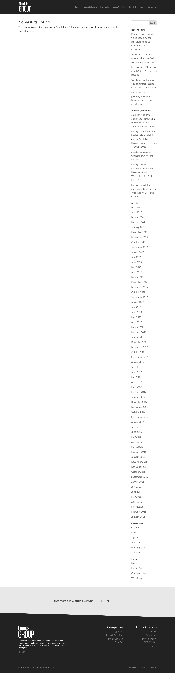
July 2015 (136, 486)
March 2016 (137, 446)
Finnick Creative (119, 7)
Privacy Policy (149, 638)
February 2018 (138, 332)
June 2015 (136, 491)
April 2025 (136, 272)
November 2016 (139, 406)
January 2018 (138, 337)
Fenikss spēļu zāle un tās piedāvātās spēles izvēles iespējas (144, 71)
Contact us (152, 7)
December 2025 (139, 232)
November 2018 (139, 287)
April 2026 (136, 212)
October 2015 (138, 471)
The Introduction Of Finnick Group (143, 192)
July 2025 (136, 257)
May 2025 (136, 267)
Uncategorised (138, 547)
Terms (153, 645)
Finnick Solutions (90, 7)
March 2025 (137, 277)
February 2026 (138, 222)
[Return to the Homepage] (26, 636)
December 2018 (139, 282)
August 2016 (137, 421)
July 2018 (136, 307)
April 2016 (136, 441)
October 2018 (138, 292)
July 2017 (136, 367)
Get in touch (109, 600)
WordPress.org (139, 578)
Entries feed (137, 568)
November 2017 (139, 347)
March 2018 (137, 327)
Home (77, 7)
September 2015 (139, 476)
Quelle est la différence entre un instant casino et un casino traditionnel (143, 83)
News (142, 7)
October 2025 (138, 242)
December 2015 (139, 461)
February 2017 (138, 392)
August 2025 (137, 252)
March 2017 (137, 387)
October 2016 (138, 411)
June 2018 (136, 312)
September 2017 (139, 357)
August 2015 (137, 481)
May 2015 (136, 496)
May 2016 (136, 436)
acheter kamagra (139, 151)
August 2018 (137, 302)
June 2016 (136, 431)
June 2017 (136, 372)
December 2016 (139, 402)
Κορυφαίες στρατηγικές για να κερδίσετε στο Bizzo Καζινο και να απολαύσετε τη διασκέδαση (143, 42)
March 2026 (137, 217)
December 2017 (139, 342)
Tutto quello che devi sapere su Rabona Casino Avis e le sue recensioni (143, 58)
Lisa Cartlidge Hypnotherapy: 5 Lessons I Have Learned (144, 143)
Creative (135, 527)
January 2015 (138, 516)
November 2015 (139, 466)
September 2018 (139, 297)
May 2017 (136, 377)
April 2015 (136, 501)
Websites (136, 552)
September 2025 (139, 247)
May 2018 (136, 317)
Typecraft (104, 7)
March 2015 (137, 506)
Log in (134, 563)
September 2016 (139, 416)
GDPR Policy (150, 642)
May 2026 (136, 207)
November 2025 (139, 237)
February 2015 (138, 511)
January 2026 (138, 227)
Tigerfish (132, 7)
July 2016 (136, 427)
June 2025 (136, 262)
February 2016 (138, 451)
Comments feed (139, 573)
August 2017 (137, 362)
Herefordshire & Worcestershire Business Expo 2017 (143, 176)
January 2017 (138, 397)
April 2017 (136, 381)
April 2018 (136, 322)
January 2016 (138, 456)
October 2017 (138, 352)
